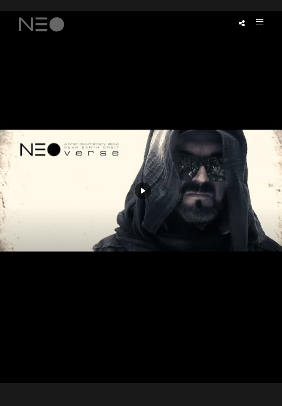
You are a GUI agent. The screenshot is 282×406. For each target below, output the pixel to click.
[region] (141, 197)
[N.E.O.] (41, 22)
